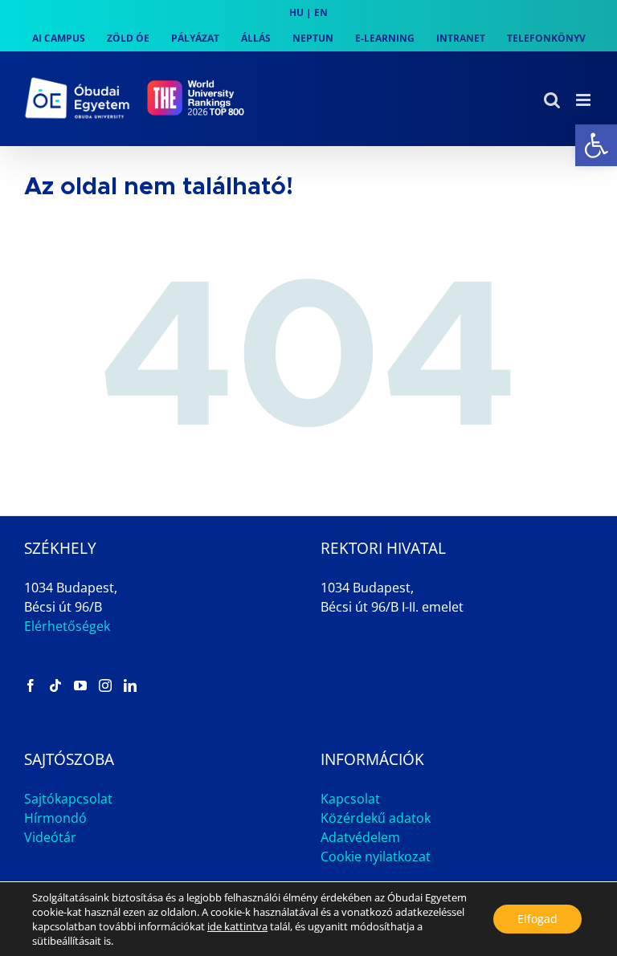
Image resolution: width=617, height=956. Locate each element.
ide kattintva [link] (237, 926)
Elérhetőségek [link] (67, 626)
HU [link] (296, 12)
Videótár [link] (50, 837)
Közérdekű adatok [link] (376, 818)
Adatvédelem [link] (360, 837)
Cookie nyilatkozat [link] (376, 856)
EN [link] (321, 12)
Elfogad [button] (537, 918)
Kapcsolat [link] (350, 799)
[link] (596, 145)
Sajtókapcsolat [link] (68, 799)
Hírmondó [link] (55, 818)
